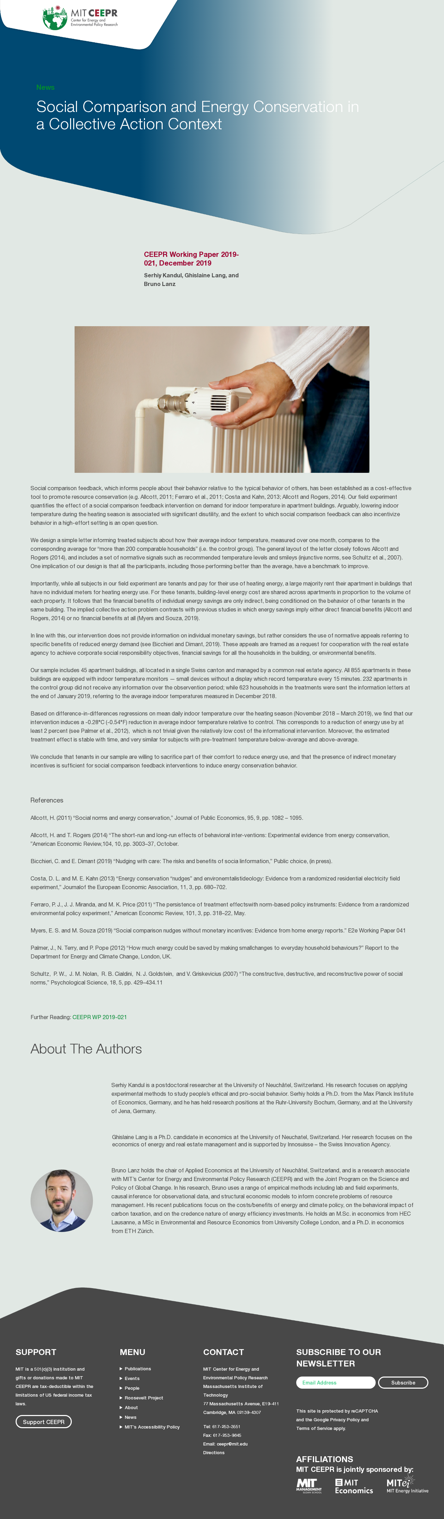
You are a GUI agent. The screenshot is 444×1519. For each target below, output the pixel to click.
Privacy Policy (345, 1419)
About (131, 1407)
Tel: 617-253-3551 (222, 1426)
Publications (138, 1368)
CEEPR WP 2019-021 (99, 1017)
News (131, 1417)
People (132, 1388)
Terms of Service (314, 1428)
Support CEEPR (44, 1421)
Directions (214, 1452)
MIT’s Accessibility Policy (152, 1427)
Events (132, 1378)
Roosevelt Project (144, 1397)
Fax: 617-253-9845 (222, 1435)
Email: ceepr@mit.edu (225, 1444)
